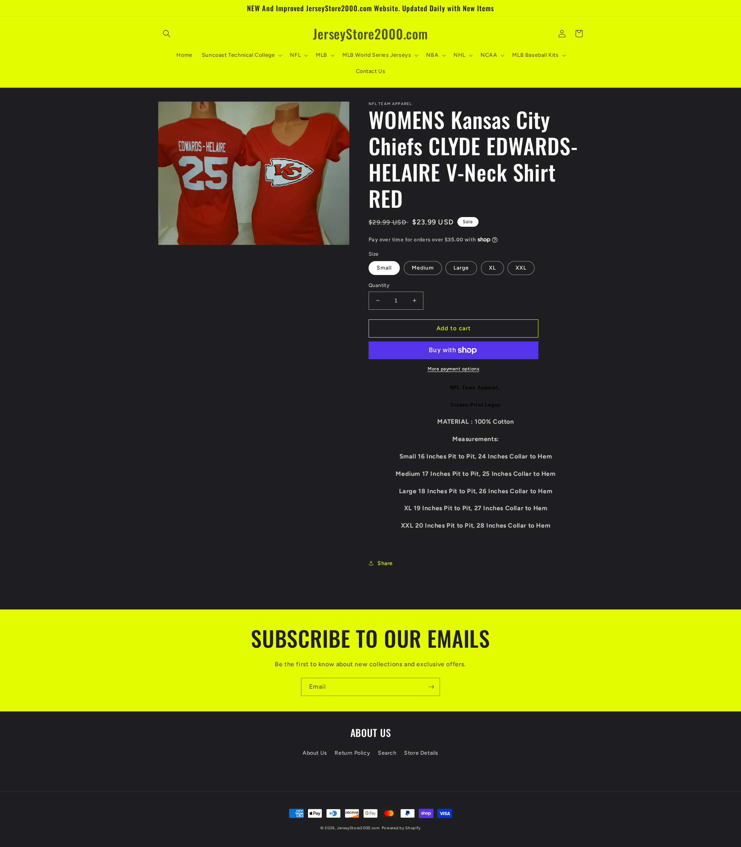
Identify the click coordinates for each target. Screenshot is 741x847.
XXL (521, 268)
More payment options (453, 369)
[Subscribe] (431, 687)
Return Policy (352, 753)
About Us (315, 753)
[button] (166, 33)
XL (492, 268)
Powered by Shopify (401, 827)
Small (384, 268)
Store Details (421, 753)
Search (387, 753)
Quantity (379, 285)
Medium (423, 268)
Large (461, 268)
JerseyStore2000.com (358, 827)
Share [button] (385, 563)
